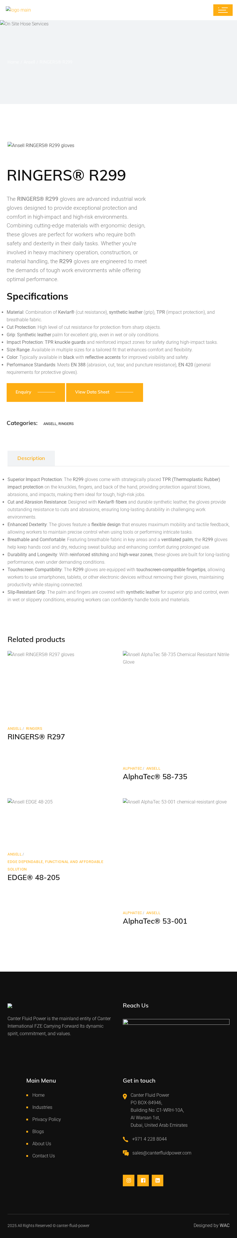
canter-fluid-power (73, 1225)
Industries (42, 1107)
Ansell (50, 424)
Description (31, 458)
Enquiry (23, 392)
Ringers (66, 424)
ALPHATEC (132, 768)
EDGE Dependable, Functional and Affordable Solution (55, 865)
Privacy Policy (46, 1119)
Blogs (38, 1131)
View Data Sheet (92, 392)
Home (38, 1095)
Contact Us (43, 1156)
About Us (41, 1143)
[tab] (31, 458)
